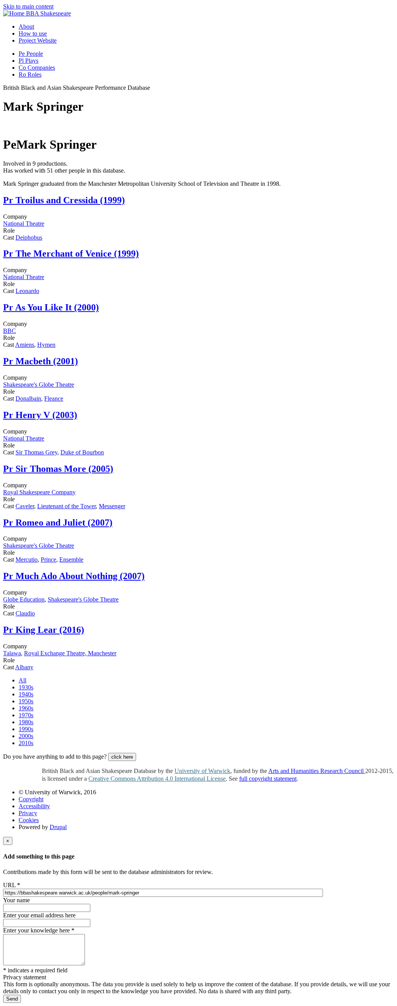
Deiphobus (29, 237)
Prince (48, 559)
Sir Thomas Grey (36, 452)
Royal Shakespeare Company (39, 492)
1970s (26, 715)
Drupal (58, 827)
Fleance (53, 398)
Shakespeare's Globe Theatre (38, 384)
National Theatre (23, 223)
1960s (26, 708)
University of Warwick (202, 771)
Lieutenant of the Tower (66, 506)
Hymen (46, 344)
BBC (9, 330)
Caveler (25, 506)
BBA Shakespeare (48, 13)
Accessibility (34, 806)
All (22, 680)
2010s (26, 743)
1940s (26, 694)
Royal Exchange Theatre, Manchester (70, 653)
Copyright (31, 799)
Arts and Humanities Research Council (316, 771)
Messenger (112, 506)
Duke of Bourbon (82, 452)
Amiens (24, 344)
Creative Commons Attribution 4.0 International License (157, 778)
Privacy (28, 813)
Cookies (29, 820)
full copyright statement (268, 778)
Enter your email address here (39, 915)
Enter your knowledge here (38, 930)
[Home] (14, 13)
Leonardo (27, 291)
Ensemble (71, 559)
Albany (24, 667)
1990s (26, 729)
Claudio (25, 613)
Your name (16, 900)
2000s (26, 736)
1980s (26, 722)
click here (122, 757)
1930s (26, 687)
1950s (26, 701)
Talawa (12, 653)
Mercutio (27, 559)
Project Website (38, 40)
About (26, 26)
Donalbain (28, 398)
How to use (33, 33)
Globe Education (24, 599)
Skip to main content (28, 6)
